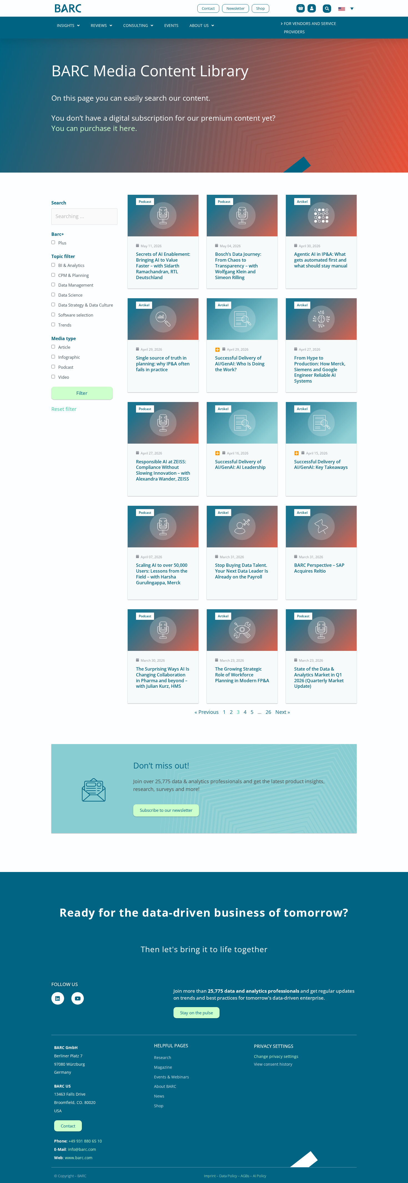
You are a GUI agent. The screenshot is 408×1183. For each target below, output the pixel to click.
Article (64, 347)
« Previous (207, 712)
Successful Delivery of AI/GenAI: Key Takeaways (321, 465)
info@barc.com (82, 1149)
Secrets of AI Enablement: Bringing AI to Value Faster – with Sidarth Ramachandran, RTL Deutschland (163, 265)
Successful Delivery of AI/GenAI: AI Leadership (240, 465)
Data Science (70, 295)
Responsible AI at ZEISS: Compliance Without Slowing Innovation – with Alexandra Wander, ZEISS (163, 470)
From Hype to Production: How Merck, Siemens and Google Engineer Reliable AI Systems (319, 369)
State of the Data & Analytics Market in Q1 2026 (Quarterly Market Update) (319, 677)
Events (171, 25)
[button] (327, 8)
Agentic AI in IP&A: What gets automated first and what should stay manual (320, 260)
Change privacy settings (276, 1056)
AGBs (245, 1175)
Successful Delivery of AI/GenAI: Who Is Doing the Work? (240, 364)
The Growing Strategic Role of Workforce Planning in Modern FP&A (242, 675)
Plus (62, 243)
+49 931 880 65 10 (85, 1141)
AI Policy (259, 1175)
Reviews (99, 25)
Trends (64, 325)
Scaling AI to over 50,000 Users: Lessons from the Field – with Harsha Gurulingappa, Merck (161, 573)
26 (268, 712)
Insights (65, 25)
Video (63, 377)
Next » (282, 712)
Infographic (69, 357)
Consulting (135, 25)
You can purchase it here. (94, 128)
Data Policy (228, 1175)
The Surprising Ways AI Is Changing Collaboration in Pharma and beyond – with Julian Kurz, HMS (162, 677)
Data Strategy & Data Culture (85, 305)
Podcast (65, 367)
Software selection (75, 315)
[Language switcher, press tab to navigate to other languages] (346, 8)
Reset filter (63, 409)
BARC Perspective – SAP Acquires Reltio (319, 568)
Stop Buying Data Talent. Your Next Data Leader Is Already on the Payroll (241, 571)
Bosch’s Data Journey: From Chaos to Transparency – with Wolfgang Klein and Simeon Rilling (238, 265)
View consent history (273, 1064)
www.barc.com (78, 1157)
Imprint (210, 1175)
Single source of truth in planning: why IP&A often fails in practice (163, 364)
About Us (199, 25)
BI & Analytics (71, 265)
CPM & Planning (73, 275)
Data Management (75, 285)
